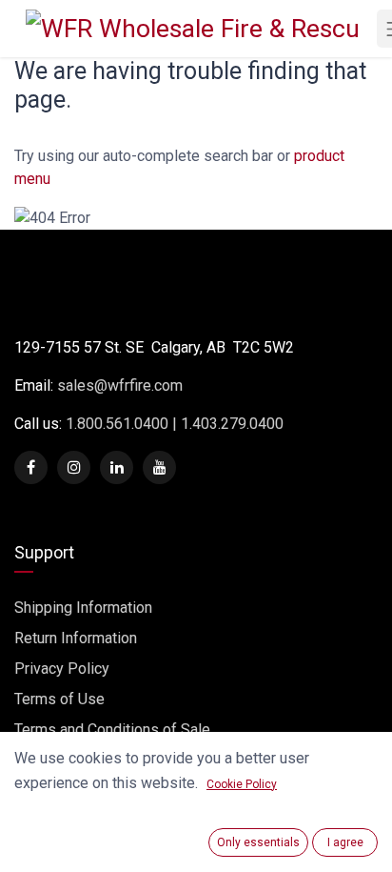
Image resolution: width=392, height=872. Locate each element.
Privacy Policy (61, 668)
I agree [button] (345, 842)
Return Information (75, 638)
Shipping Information (83, 607)
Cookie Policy (241, 784)
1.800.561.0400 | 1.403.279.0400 (173, 424)
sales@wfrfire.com (120, 385)
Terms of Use (59, 699)
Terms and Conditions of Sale (112, 729)
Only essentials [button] (258, 842)
